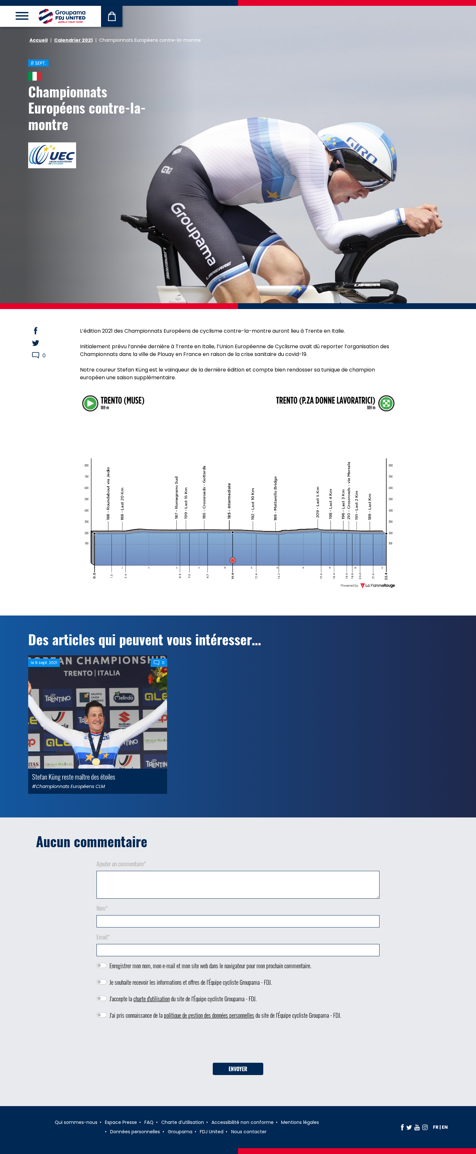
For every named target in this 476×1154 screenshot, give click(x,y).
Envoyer (238, 1069)
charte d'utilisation (151, 998)
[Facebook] (402, 1127)
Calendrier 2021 (73, 40)
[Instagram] (425, 1127)
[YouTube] (417, 1127)
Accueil (38, 40)
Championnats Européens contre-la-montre (87, 107)
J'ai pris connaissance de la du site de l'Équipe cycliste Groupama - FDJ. (225, 1015)
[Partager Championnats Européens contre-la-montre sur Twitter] (41, 343)
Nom (102, 908)
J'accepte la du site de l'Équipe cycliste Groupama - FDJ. (182, 998)
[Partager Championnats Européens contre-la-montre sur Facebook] (41, 330)
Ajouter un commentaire (121, 864)
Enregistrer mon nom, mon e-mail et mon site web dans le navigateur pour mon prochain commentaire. (210, 965)
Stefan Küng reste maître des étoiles (73, 776)
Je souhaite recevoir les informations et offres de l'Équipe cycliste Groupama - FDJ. (190, 982)
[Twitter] (409, 1127)
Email (103, 937)
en (445, 1127)
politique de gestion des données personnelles (209, 1015)
